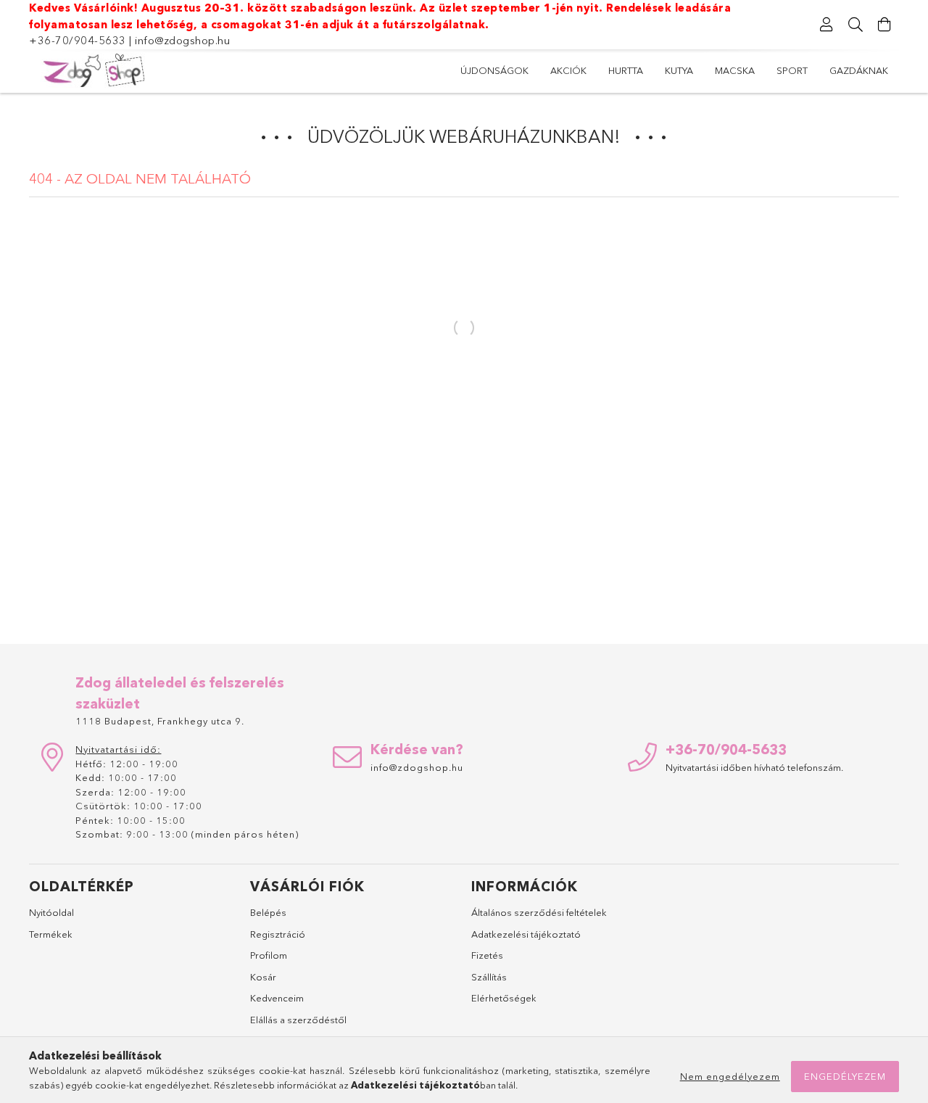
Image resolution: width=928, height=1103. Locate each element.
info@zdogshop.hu (182, 40)
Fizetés (487, 955)
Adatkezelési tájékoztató (526, 934)
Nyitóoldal (51, 912)
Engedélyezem (845, 1076)
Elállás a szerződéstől (298, 1019)
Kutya (679, 70)
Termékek (50, 934)
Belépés (268, 912)
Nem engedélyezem (730, 1076)
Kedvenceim (277, 998)
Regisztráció (277, 934)
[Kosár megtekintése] (884, 24)
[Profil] (826, 24)
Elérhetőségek (503, 998)
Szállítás (489, 977)
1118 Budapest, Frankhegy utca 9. (159, 721)
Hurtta (625, 70)
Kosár (263, 977)
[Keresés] (855, 24)
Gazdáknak (858, 70)
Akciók (568, 70)
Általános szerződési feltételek (539, 912)
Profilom (268, 955)
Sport (792, 70)
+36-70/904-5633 (77, 40)
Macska (735, 70)
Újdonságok (494, 70)
